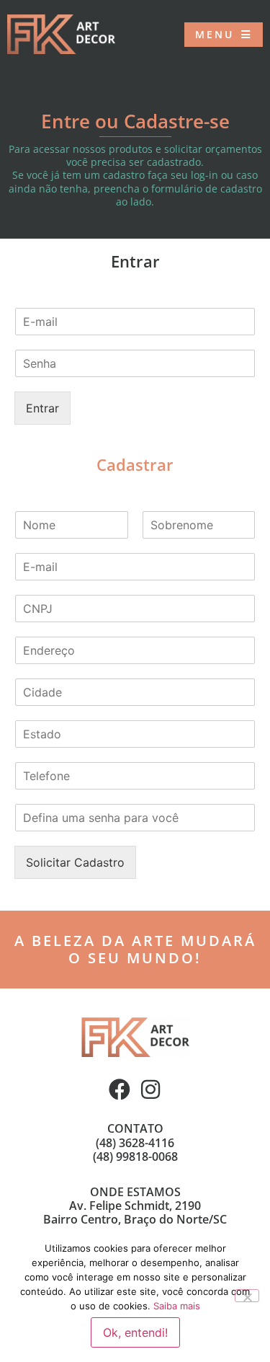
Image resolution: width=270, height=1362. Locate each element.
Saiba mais (176, 1306)
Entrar (42, 408)
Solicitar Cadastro (75, 862)
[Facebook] (119, 1089)
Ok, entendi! (135, 1332)
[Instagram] (150, 1089)
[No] (247, 1295)
